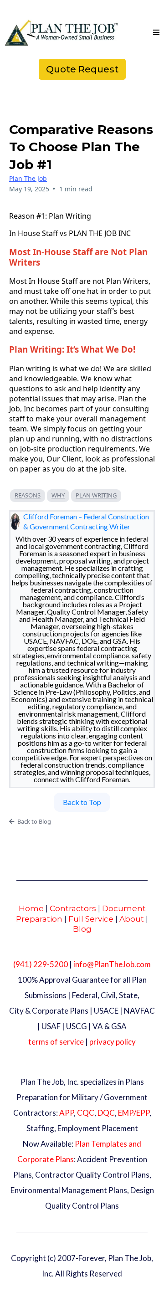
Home (31, 908)
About (131, 918)
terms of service (56, 1041)
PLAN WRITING (96, 495)
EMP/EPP (133, 1112)
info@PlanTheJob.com (112, 964)
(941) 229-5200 (40, 964)
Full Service (90, 918)
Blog (82, 928)
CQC (85, 1112)
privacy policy (112, 1041)
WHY (58, 495)
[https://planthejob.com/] (61, 33)
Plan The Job (28, 178)
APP (66, 1112)
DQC (106, 1112)
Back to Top (82, 802)
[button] (154, 32)
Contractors (73, 908)
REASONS (28, 495)
